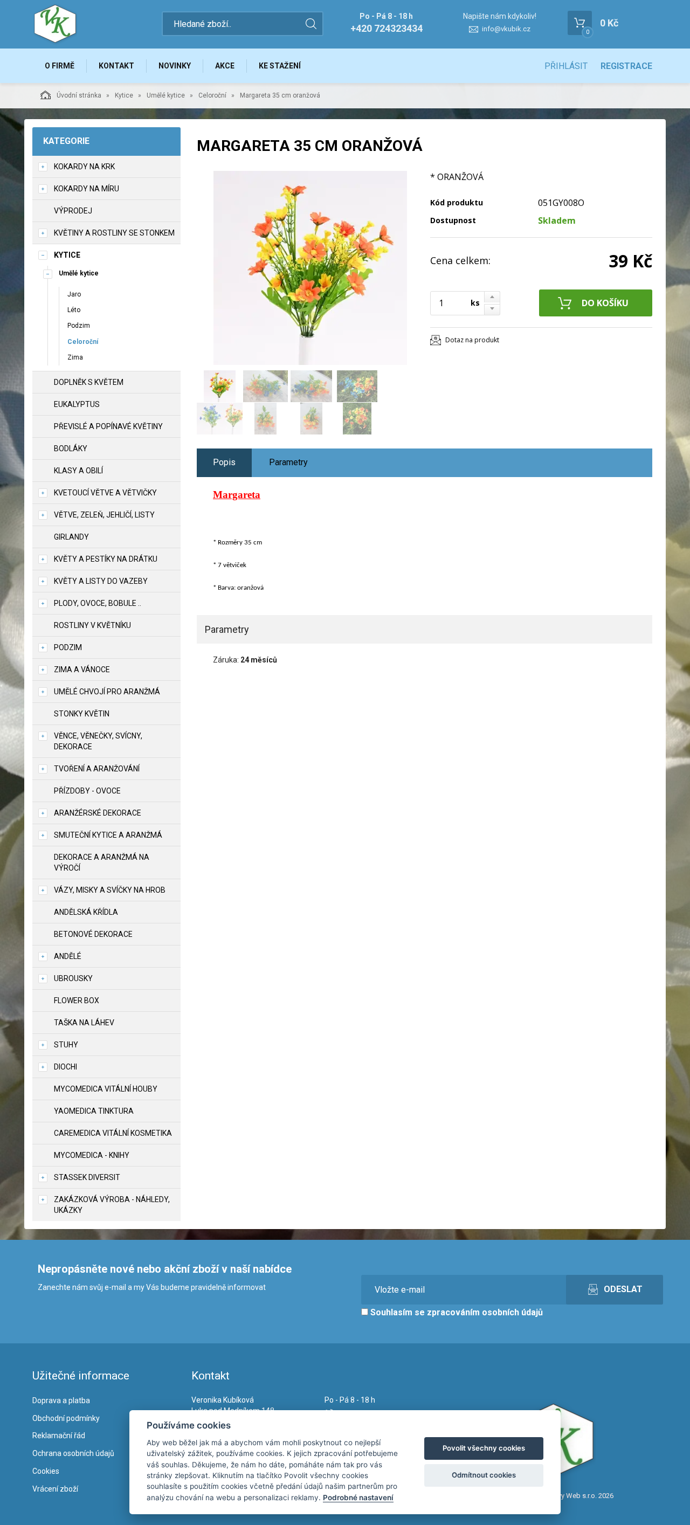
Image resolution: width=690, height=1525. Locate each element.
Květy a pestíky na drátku (105, 559)
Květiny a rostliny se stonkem (114, 233)
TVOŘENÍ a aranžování (97, 768)
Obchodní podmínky (66, 1418)
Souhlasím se (455, 1312)
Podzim (78, 325)
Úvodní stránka (79, 95)
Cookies (45, 1471)
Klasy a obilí (78, 470)
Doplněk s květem (88, 382)
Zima (75, 357)
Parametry (288, 462)
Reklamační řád (58, 1435)
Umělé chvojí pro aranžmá (107, 691)
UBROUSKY (73, 978)
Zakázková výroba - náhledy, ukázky (112, 1205)
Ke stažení (280, 65)
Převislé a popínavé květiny (108, 426)
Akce (224, 65)
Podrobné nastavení (358, 1497)
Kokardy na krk (84, 166)
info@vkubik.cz (506, 29)
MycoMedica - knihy (91, 1155)
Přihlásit (566, 66)
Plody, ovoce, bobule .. (97, 603)
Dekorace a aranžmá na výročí (101, 862)
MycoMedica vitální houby (105, 1089)
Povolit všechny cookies (484, 1448)
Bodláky (70, 448)
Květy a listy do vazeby (101, 581)
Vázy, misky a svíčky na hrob (109, 890)
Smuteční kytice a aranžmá (108, 835)
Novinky (174, 65)
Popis (224, 462)
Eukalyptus (77, 404)
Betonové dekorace (93, 934)
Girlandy (71, 537)
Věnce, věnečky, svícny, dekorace (98, 741)
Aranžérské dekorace (97, 813)
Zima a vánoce (82, 669)
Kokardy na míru (86, 188)
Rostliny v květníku (92, 625)
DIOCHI (65, 1066)
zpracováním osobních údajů (485, 1312)
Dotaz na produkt (472, 339)
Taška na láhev (84, 1022)
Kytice (124, 95)
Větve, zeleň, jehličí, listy (104, 514)
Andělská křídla (86, 912)
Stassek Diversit (87, 1177)
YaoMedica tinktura (94, 1111)
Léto (73, 310)
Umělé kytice (166, 95)
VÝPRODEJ (73, 210)
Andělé (67, 956)
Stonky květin (81, 713)
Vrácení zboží (55, 1489)
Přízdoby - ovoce (87, 790)
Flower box (76, 1000)
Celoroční (212, 95)
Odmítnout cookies (484, 1475)
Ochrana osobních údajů (73, 1453)
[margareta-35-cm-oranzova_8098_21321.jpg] (310, 268)
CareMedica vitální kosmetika (113, 1133)
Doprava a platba (61, 1400)
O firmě (59, 65)
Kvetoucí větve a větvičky (105, 492)
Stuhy (66, 1044)
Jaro (74, 294)
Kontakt (116, 65)
